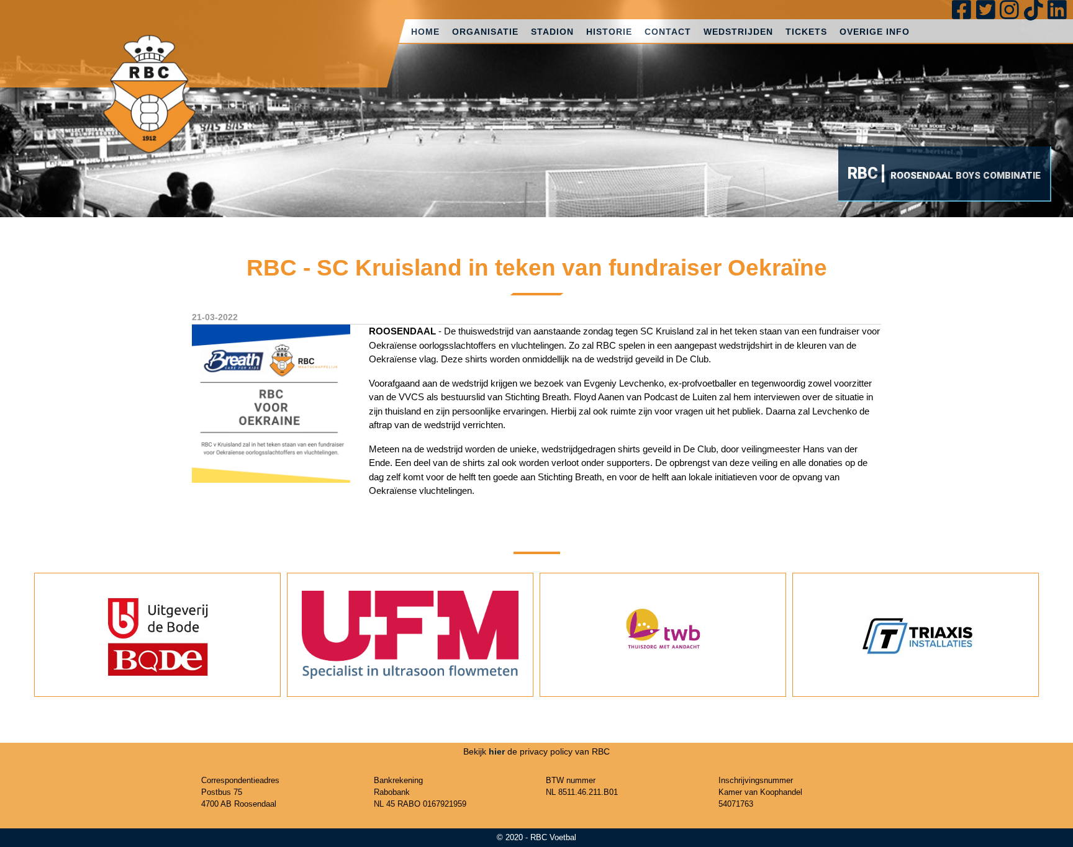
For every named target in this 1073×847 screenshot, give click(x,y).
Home (425, 32)
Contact (668, 32)
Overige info (875, 32)
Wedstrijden (738, 32)
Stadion (552, 32)
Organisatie (485, 32)
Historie (609, 32)
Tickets (806, 32)
